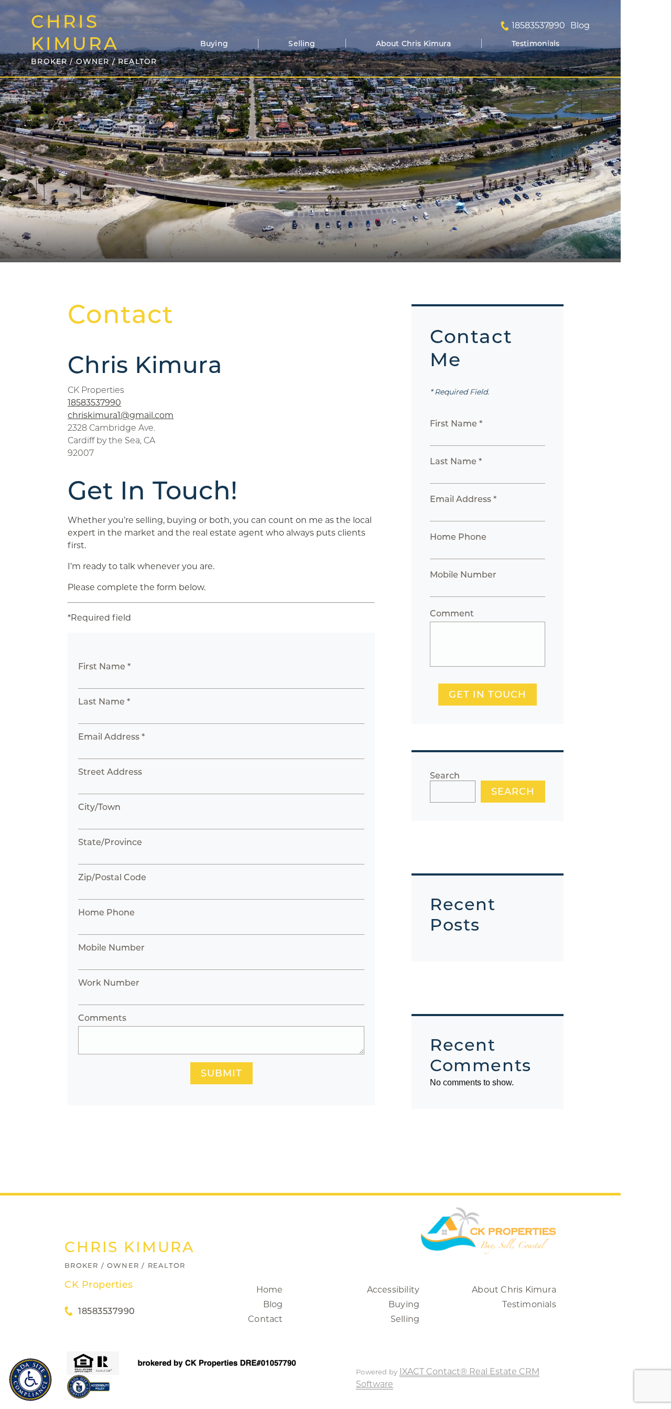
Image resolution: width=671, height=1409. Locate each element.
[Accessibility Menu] (30, 1379)
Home (269, 1290)
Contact (265, 1319)
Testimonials (536, 43)
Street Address (110, 772)
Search (445, 776)
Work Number (108, 983)
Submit (221, 1073)
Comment (452, 613)
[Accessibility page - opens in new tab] (88, 1392)
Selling (301, 43)
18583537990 (538, 26)
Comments (102, 1018)
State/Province (110, 842)
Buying (214, 43)
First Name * (104, 666)
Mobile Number (111, 948)
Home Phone (106, 912)
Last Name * (104, 702)
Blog (273, 1304)
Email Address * (111, 737)
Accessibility (393, 1290)
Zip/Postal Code (112, 877)
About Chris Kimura (413, 43)
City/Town (99, 807)
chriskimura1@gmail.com (121, 415)
